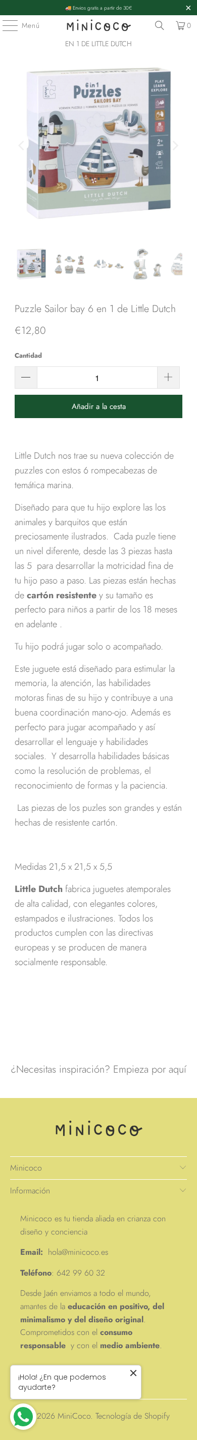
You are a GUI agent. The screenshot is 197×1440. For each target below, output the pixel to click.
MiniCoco (74, 1416)
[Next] (175, 145)
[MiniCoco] (99, 25)
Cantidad (28, 355)
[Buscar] (159, 25)
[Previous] (22, 145)
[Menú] (5, 25)
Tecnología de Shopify (132, 1416)
